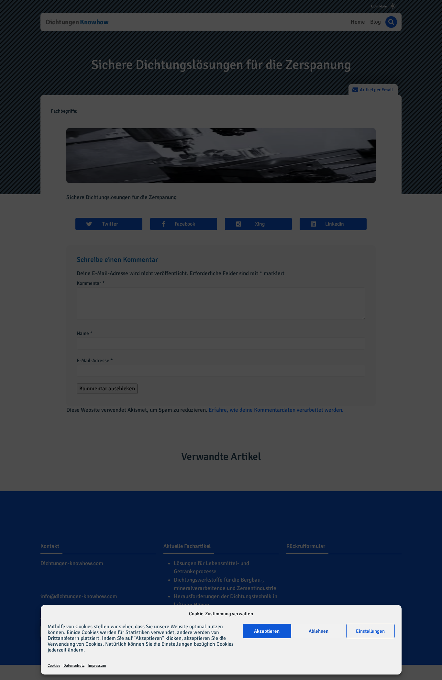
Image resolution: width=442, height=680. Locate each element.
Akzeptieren (267, 631)
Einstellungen (370, 631)
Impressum (97, 665)
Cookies (54, 665)
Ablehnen (318, 631)
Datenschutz (73, 665)
